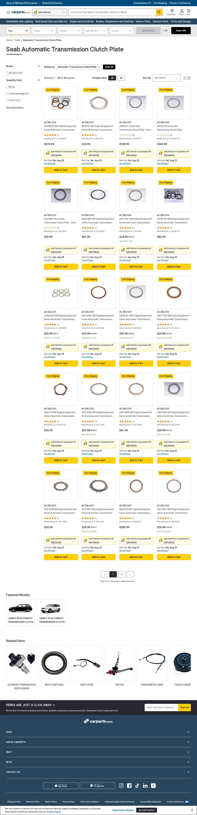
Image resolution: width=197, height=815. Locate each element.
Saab (17, 40)
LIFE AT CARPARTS (16, 742)
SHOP (9, 732)
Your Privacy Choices (123, 810)
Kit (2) (12, 87)
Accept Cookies (146, 810)
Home (9, 40)
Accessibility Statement (150, 802)
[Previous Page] (104, 574)
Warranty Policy (32, 802)
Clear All (109, 67)
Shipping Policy (13, 802)
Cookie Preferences (175, 802)
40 (121, 78)
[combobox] (18, 30)
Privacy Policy (68, 802)
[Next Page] (130, 574)
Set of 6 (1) (14, 100)
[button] (79, 67)
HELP (9, 752)
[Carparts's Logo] (21, 12)
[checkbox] (7, 73)
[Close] (192, 810)
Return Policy (51, 802)
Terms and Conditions (89, 802)
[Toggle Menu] (8, 12)
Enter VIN (181, 30)
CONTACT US (13, 772)
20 (112, 78)
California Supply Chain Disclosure (120, 802)
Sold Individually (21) (19, 93)
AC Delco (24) (15, 73)
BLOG (9, 762)
